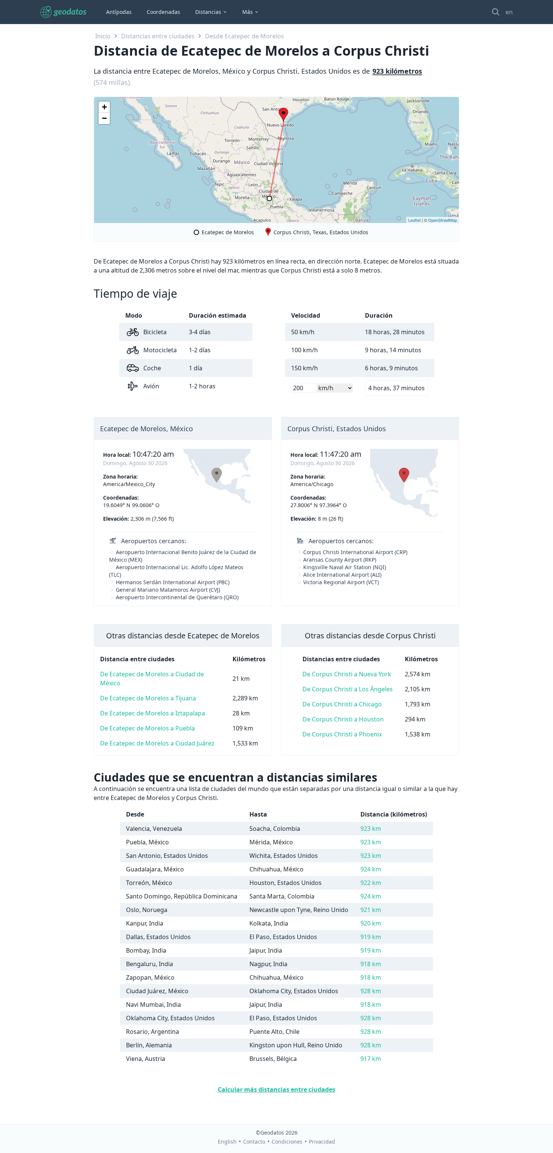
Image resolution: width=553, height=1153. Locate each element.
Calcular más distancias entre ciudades (276, 1089)
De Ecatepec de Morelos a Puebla (147, 728)
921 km (370, 910)
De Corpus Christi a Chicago (342, 704)
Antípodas (119, 11)
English (227, 1141)
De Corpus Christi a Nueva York (346, 674)
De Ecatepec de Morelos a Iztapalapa (152, 713)
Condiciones (287, 1141)
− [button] (104, 118)
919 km (370, 937)
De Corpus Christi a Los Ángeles (347, 689)
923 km (370, 828)
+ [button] (104, 107)
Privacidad (322, 1141)
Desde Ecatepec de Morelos (244, 36)
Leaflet (414, 220)
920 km (370, 923)
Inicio (103, 36)
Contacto (254, 1141)
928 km (370, 991)
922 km (370, 883)
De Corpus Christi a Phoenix (342, 734)
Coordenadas (163, 11)
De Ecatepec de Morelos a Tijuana (148, 698)
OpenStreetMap (442, 220)
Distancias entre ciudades (157, 36)
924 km (370, 869)
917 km (370, 1059)
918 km (370, 964)
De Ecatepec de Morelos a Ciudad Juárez (157, 743)
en (509, 12)
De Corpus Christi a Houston (343, 719)
